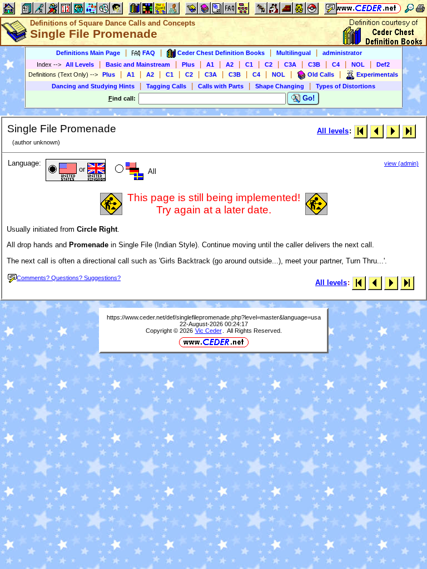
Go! (307, 98)
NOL (358, 64)
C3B (314, 64)
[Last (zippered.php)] (409, 131)
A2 (230, 64)
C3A (290, 64)
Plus (188, 64)
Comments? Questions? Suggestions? (69, 277)
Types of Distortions (345, 86)
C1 (249, 64)
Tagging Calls (166, 86)
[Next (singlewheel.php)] (393, 131)
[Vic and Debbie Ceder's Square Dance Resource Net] (366, 8)
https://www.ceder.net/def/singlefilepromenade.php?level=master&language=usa (214, 317)
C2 (268, 64)
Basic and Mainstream (138, 64)
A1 (210, 64)
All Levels (80, 64)
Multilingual (293, 52)
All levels (333, 131)
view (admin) (401, 163)
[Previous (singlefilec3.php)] (377, 131)
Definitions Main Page (88, 52)
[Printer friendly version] (420, 8)
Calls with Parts (221, 86)
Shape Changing (279, 86)
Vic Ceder (208, 330)
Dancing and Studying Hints (93, 86)
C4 (336, 64)
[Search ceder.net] (409, 8)
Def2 (383, 64)
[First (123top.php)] (361, 131)
